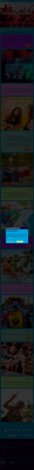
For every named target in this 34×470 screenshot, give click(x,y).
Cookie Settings (10, 241)
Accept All (19, 241)
